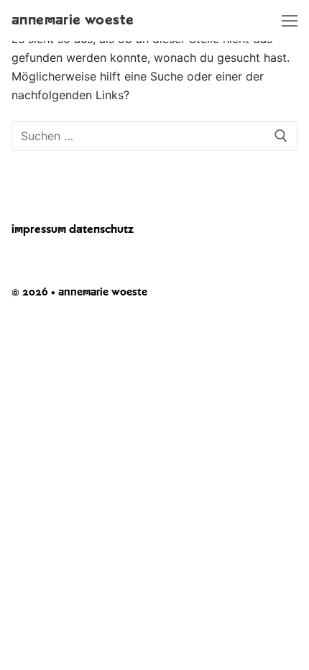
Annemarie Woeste (72, 20)
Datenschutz (101, 229)
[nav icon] (290, 21)
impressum (38, 229)
